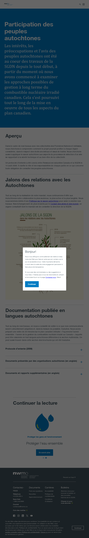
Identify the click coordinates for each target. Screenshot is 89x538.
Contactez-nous (50, 277)
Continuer (32, 284)
